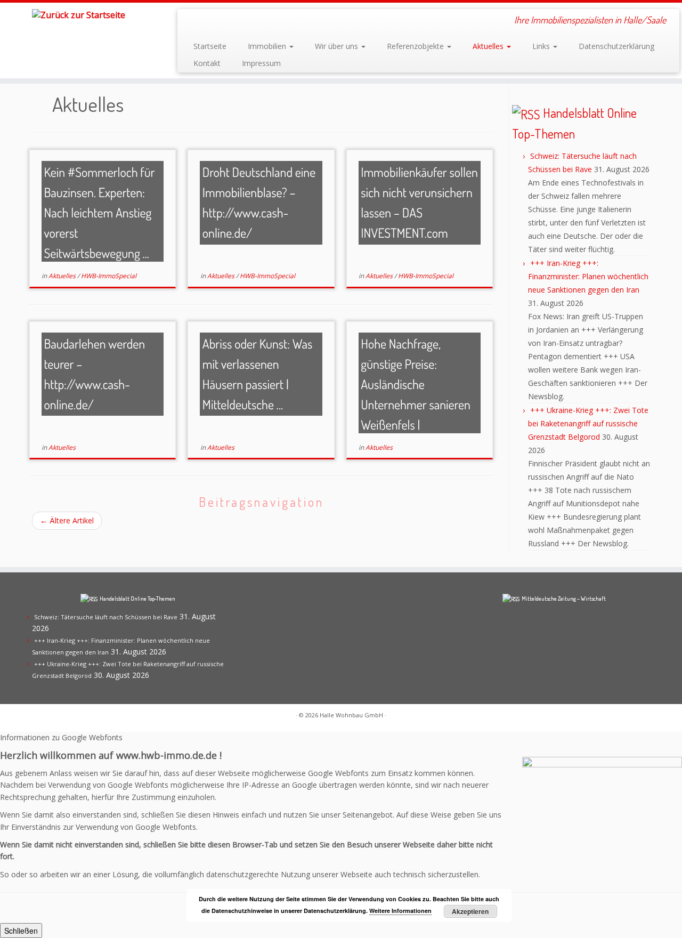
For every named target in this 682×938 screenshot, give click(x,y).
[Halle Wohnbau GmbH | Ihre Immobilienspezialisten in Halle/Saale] (78, 14)
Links (542, 46)
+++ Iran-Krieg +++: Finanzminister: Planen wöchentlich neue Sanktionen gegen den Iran (588, 276)
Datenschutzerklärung (616, 46)
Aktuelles (489, 46)
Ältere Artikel (67, 520)
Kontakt (207, 63)
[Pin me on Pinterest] (236, 21)
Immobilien (268, 46)
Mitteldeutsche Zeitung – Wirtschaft (564, 598)
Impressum (261, 63)
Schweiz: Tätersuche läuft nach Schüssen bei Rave (105, 617)
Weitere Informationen (400, 911)
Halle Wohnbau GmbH (351, 715)
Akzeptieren (470, 911)
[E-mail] (207, 21)
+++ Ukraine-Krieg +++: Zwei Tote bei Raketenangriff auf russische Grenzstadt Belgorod (588, 423)
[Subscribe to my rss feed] (192, 21)
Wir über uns (337, 46)
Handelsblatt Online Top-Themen (137, 598)
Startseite (209, 46)
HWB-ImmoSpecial (108, 275)
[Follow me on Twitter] (221, 21)
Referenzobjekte (416, 46)
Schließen (21, 930)
